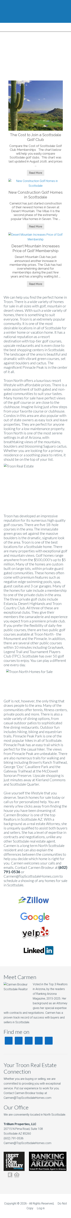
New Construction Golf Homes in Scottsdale (36, 194)
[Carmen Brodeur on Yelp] (35, 940)
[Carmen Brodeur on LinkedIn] (35, 956)
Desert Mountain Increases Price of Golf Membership (35, 248)
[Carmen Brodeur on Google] (35, 923)
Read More (35, 172)
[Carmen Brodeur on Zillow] (35, 906)
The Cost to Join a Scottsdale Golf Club (35, 137)
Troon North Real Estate (35, 11)
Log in (41, 1208)
